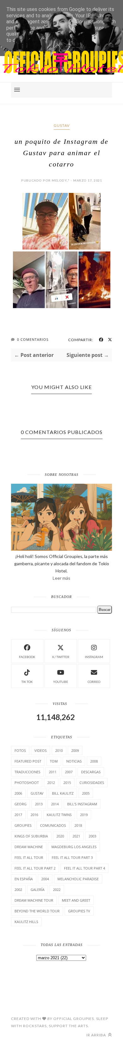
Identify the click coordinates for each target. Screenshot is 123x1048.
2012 (51, 782)
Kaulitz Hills (26, 921)
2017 (18, 814)
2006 (18, 793)
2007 (69, 771)
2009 (75, 750)
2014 (55, 804)
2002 (18, 889)
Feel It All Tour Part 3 (72, 857)
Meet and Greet (76, 900)
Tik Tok (27, 682)
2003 (92, 836)
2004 (45, 878)
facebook (27, 657)
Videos (40, 750)
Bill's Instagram (82, 804)
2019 (84, 814)
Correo (94, 682)
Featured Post (28, 761)
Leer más (61, 578)
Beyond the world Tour (37, 911)
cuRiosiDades (91, 782)
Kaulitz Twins (59, 814)
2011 (52, 771)
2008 (94, 761)
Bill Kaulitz (62, 793)
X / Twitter (60, 657)
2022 (57, 889)
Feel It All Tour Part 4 (84, 868)
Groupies (23, 825)
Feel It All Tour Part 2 (35, 868)
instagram (94, 657)
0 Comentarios (33, 339)
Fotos (20, 750)
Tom (54, 761)
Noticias (74, 761)
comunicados (53, 825)
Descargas (91, 771)
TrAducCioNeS (27, 771)
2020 (60, 836)
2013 (39, 804)
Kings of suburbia (31, 836)
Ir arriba (96, 1035)
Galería (37, 889)
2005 (86, 793)
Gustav (62, 125)
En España (24, 878)
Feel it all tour (29, 857)
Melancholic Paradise (78, 878)
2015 (67, 782)
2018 (78, 825)
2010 (59, 750)
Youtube (60, 682)
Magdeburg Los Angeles (74, 846)
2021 (76, 836)
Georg (20, 804)
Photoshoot (27, 782)
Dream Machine (29, 846)
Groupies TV (79, 911)
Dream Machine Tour (34, 900)
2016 (34, 814)
